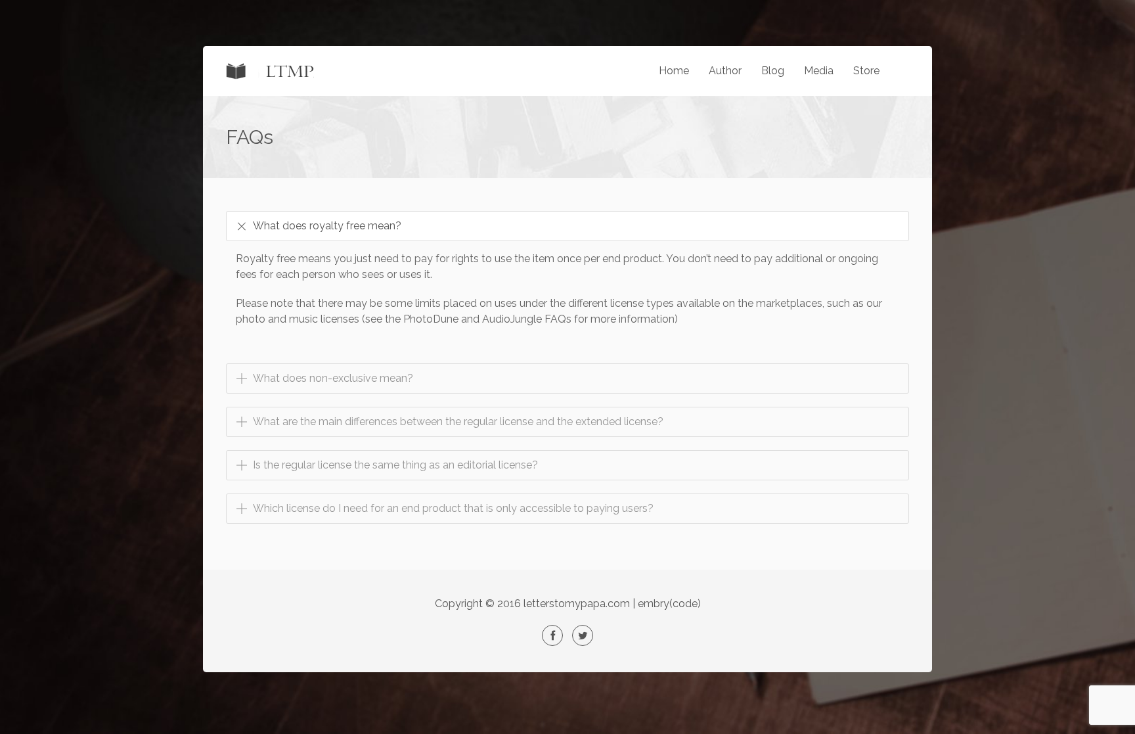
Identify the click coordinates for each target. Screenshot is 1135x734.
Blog (772, 70)
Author (725, 70)
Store (866, 70)
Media (819, 70)
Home (674, 70)
